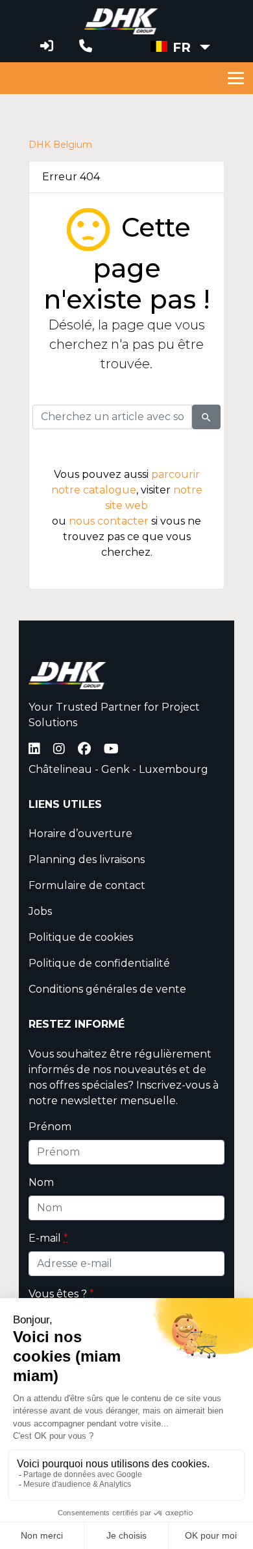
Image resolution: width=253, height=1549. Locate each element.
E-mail (48, 1238)
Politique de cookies (81, 937)
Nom (41, 1182)
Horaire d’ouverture (80, 833)
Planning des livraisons (87, 859)
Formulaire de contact (87, 885)
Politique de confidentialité (99, 963)
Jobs (40, 911)
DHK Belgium (60, 144)
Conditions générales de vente (107, 989)
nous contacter (109, 521)
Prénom (50, 1126)
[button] (180, 47)
